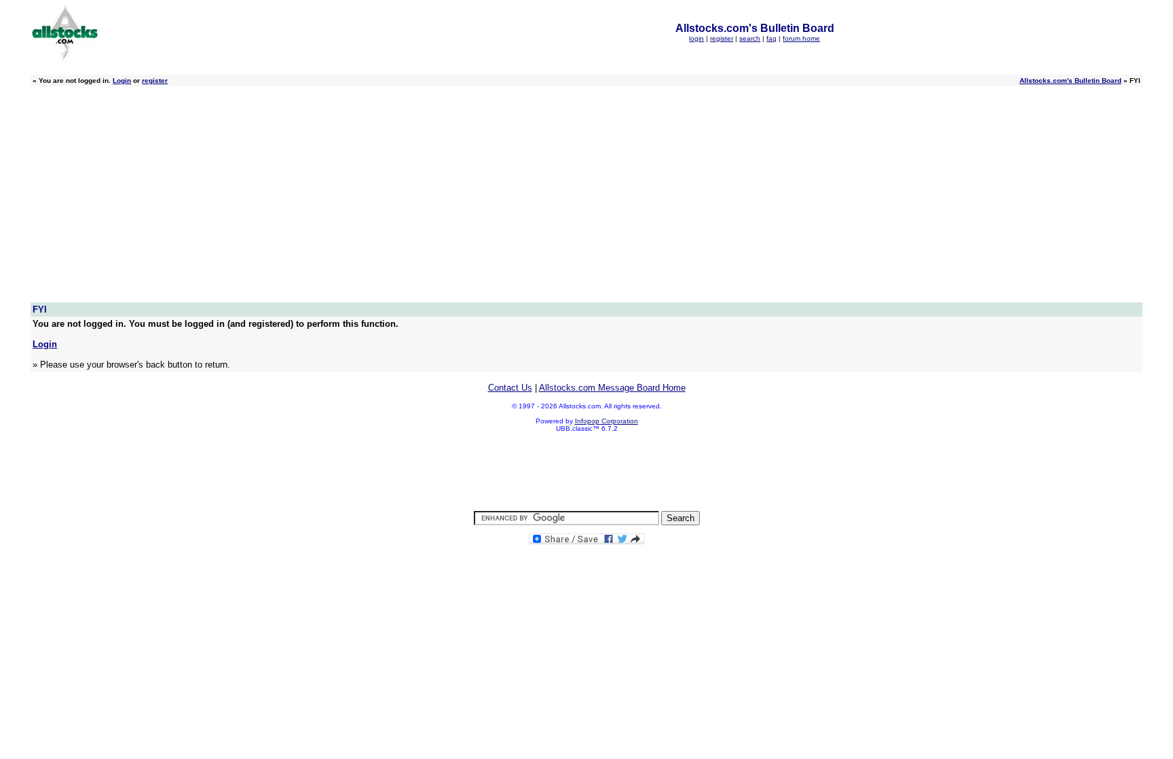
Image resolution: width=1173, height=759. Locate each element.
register (721, 38)
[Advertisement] (586, 200)
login (696, 38)
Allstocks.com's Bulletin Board (1070, 80)
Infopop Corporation (606, 421)
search (749, 38)
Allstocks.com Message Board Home (612, 388)
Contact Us (510, 388)
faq (771, 38)
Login (122, 80)
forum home (801, 38)
